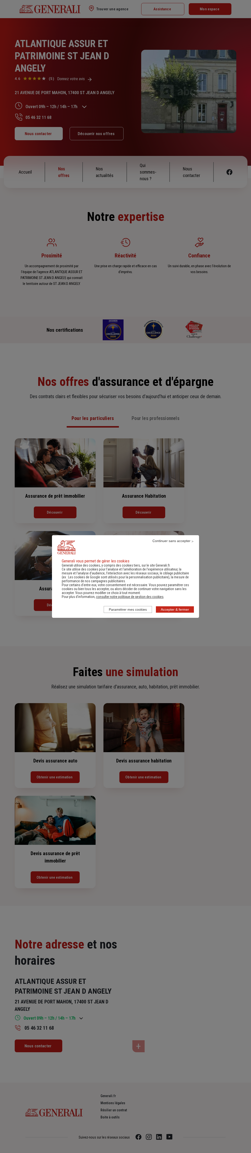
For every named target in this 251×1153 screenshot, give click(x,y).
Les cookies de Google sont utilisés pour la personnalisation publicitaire (118, 577)
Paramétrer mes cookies (128, 609)
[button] (129, 597)
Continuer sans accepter (171, 541)
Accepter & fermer (175, 609)
